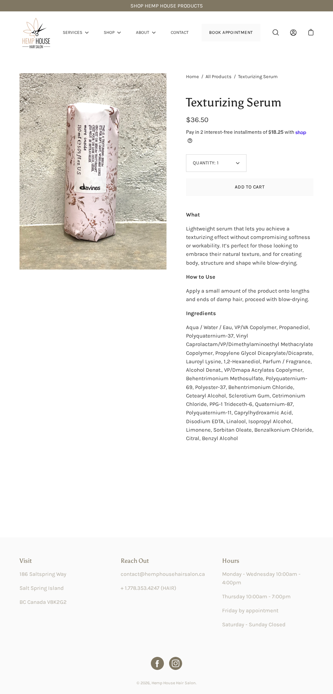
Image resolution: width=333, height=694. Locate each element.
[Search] (276, 32)
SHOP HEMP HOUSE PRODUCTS (166, 6)
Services (72, 32)
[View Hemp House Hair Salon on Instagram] (175, 663)
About (142, 32)
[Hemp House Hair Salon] (36, 32)
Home (192, 76)
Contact (180, 32)
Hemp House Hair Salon (174, 682)
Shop (109, 32)
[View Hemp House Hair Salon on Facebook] (157, 663)
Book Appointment (231, 32)
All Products (219, 76)
